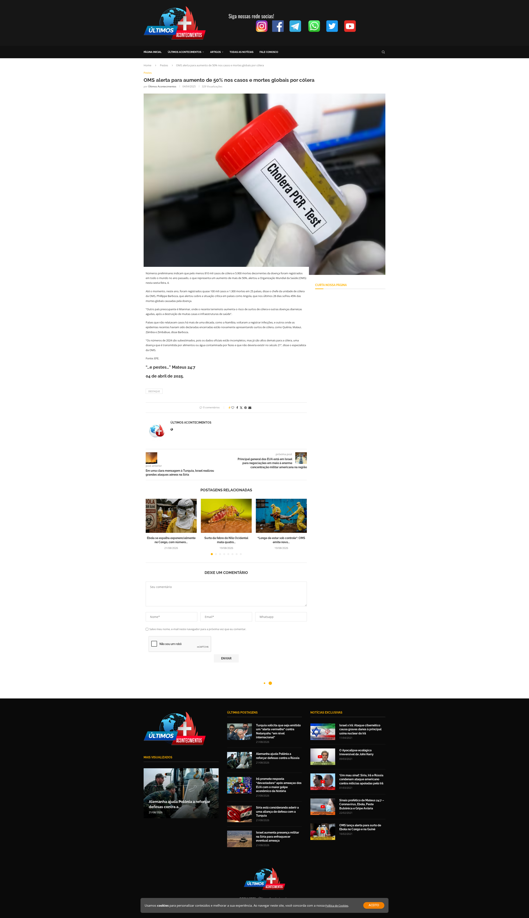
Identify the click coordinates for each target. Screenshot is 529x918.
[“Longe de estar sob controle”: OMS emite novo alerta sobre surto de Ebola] (281, 516)
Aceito (374, 905)
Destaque (154, 391)
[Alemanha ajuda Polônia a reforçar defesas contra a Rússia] (239, 760)
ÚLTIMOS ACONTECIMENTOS (184, 52)
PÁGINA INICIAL (153, 52)
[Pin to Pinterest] (245, 408)
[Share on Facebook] (237, 408)
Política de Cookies (336, 905)
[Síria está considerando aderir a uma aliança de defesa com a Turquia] (239, 814)
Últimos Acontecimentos (162, 86)
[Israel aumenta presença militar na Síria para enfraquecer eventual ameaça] (239, 839)
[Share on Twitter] (241, 408)
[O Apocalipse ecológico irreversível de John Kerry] (322, 756)
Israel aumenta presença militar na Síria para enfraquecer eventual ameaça (277, 836)
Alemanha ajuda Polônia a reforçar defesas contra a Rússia (277, 756)
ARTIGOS (215, 52)
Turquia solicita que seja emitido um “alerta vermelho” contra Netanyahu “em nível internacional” (278, 731)
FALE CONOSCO (269, 52)
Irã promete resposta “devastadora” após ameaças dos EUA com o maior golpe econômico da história (278, 785)
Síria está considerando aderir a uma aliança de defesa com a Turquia (277, 811)
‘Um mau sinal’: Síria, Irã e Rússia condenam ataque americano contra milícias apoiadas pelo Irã (361, 779)
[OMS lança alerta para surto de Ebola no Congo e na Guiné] (322, 831)
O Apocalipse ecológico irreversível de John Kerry (356, 752)
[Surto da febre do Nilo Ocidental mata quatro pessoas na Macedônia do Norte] (226, 516)
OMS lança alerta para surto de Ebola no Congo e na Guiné (360, 827)
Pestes (164, 65)
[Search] (383, 52)
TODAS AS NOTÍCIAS (241, 52)
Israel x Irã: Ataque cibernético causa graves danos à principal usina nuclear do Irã (360, 729)
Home (147, 65)
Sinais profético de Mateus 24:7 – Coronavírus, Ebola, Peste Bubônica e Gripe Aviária (361, 804)
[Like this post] (232, 408)
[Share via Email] (249, 408)
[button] (151, 526)
